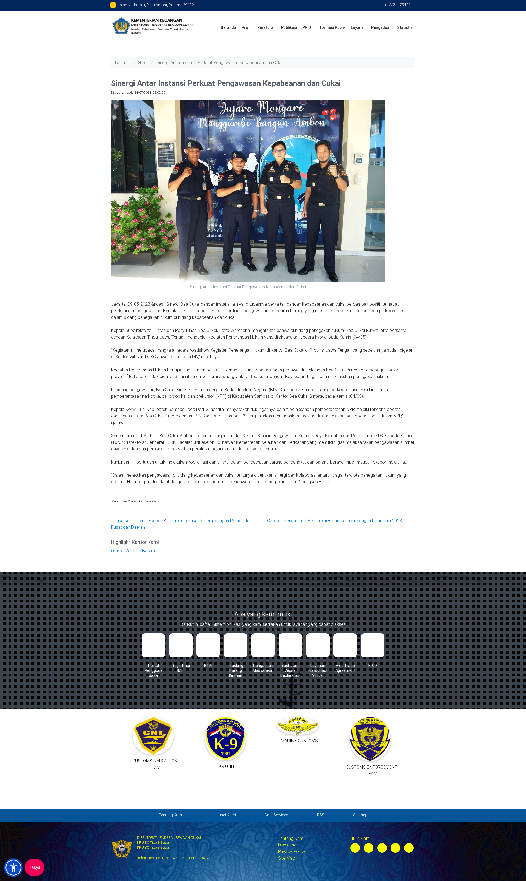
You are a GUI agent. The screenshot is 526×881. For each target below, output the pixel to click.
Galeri (143, 62)
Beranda (228, 27)
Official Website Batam (133, 550)
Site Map (286, 858)
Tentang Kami (291, 838)
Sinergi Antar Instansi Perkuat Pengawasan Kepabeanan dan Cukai (220, 62)
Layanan (358, 27)
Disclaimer (288, 845)
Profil (247, 27)
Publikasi (289, 27)
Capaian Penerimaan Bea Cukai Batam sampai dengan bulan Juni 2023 (334, 520)
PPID (306, 27)
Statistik (404, 27)
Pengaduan (381, 27)
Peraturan (266, 27)
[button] (13, 868)
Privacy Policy (291, 851)
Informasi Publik (330, 27)
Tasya (34, 867)
